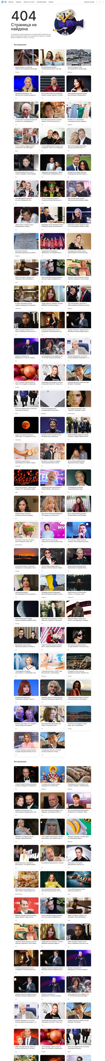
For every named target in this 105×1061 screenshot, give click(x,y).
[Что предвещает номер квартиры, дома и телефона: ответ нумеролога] (52, 849)
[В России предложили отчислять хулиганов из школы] (26, 403)
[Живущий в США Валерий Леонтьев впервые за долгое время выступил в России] (26, 797)
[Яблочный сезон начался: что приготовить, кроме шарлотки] (26, 1014)
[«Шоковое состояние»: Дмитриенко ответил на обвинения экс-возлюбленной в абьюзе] (78, 988)
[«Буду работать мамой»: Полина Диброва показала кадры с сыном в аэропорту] (52, 298)
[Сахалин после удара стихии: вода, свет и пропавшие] (78, 718)
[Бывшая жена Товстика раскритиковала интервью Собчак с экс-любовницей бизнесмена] (26, 508)
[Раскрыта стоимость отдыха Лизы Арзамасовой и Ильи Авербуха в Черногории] (52, 455)
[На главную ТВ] (5, 2)
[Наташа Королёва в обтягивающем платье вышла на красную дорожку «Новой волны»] (26, 586)
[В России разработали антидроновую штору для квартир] (52, 403)
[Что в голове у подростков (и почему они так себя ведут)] (26, 140)
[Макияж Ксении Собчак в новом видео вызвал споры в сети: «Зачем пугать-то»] (26, 1041)
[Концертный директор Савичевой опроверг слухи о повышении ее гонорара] (26, 691)
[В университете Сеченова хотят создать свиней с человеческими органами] (78, 909)
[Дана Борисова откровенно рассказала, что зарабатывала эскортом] (26, 988)
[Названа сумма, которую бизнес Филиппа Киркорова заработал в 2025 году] (52, 691)
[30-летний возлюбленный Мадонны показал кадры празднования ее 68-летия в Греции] (78, 455)
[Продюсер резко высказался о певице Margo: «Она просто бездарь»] (52, 481)
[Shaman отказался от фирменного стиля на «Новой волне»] (26, 350)
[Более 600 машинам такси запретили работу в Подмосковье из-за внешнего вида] (78, 1014)
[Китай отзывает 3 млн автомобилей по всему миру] (78, 61)
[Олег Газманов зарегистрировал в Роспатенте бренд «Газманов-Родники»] (78, 770)
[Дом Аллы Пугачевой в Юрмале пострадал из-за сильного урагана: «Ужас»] (52, 508)
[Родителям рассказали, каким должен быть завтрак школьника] (26, 849)
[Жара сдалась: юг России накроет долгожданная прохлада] (26, 61)
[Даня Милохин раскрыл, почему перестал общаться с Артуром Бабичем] (52, 613)
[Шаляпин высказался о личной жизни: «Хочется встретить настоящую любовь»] (52, 114)
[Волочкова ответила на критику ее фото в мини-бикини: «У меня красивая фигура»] (52, 87)
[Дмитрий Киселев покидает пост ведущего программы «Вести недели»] (52, 936)
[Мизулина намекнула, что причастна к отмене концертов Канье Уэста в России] (26, 87)
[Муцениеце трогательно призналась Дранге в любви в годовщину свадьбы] (26, 639)
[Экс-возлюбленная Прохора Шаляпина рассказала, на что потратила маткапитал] (52, 1014)
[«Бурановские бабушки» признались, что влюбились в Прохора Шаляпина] (52, 245)
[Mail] (2, 2)
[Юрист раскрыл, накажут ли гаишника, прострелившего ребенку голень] (26, 271)
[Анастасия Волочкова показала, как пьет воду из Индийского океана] (52, 271)
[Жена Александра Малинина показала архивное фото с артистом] (78, 140)
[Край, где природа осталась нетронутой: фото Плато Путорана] (78, 744)
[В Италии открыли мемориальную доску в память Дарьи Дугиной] (26, 245)
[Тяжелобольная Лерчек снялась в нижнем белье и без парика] (78, 691)
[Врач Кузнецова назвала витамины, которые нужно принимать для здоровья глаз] (52, 770)
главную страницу (28, 37)
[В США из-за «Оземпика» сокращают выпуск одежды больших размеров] (78, 114)
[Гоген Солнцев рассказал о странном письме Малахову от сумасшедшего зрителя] (52, 193)
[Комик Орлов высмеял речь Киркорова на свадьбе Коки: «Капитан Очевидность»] (78, 560)
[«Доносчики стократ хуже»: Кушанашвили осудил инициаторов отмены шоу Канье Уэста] (26, 219)
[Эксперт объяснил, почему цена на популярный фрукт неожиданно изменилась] (78, 962)
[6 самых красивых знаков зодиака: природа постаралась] (26, 298)
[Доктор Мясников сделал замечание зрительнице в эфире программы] (78, 193)
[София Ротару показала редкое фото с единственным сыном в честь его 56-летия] (52, 639)
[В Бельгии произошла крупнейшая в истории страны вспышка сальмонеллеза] (26, 455)
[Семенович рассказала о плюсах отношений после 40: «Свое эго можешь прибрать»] (52, 376)
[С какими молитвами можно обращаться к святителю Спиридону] (52, 909)
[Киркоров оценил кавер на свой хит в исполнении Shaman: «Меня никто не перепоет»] (78, 219)
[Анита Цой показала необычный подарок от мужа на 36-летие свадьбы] (26, 875)
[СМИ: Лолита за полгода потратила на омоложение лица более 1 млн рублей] (52, 534)
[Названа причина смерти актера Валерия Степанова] (78, 376)
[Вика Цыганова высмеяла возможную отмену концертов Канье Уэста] (26, 770)
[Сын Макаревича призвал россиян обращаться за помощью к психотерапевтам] (26, 193)
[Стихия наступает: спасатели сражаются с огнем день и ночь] (26, 560)
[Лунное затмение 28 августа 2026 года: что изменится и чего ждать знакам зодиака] (26, 429)
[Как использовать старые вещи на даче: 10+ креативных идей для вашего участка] (26, 481)
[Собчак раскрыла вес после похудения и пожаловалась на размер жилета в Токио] (52, 324)
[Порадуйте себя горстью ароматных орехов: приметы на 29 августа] (78, 665)
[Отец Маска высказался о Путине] (52, 988)
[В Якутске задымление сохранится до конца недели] (52, 875)
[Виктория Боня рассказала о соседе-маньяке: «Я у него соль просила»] (78, 639)
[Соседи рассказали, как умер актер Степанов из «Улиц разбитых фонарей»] (52, 744)
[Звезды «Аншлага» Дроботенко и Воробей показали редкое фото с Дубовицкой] (78, 324)
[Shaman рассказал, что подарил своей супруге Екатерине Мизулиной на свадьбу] (26, 718)
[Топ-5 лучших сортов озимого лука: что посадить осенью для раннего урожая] (26, 376)
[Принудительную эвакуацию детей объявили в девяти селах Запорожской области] (52, 586)
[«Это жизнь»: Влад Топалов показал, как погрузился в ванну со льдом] (78, 534)
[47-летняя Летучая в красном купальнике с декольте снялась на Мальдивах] (52, 797)
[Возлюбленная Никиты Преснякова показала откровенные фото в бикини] (26, 823)
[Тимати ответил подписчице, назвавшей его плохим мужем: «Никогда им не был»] (52, 823)
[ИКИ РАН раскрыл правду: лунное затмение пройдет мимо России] (26, 613)
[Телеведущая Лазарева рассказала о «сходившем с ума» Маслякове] (26, 665)
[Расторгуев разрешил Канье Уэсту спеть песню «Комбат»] (78, 849)
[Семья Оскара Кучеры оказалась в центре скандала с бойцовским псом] (26, 909)
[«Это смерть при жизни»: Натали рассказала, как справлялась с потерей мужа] (52, 962)
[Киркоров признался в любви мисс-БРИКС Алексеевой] (78, 875)
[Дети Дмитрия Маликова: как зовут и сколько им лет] (52, 718)
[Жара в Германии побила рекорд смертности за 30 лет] (78, 823)
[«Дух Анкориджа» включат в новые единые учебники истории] (78, 298)
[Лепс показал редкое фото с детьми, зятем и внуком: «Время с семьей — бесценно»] (52, 560)
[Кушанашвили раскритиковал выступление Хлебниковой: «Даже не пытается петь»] (78, 87)
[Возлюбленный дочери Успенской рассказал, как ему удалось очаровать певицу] (52, 61)
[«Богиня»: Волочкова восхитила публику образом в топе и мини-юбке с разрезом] (78, 271)
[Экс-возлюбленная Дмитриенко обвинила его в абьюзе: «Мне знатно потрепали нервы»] (78, 936)
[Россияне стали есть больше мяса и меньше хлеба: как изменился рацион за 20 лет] (26, 534)
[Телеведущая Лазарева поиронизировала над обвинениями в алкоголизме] (78, 481)
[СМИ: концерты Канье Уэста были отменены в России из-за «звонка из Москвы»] (26, 324)
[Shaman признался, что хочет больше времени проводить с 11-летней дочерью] (78, 350)
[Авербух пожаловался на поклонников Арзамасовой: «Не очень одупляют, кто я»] (26, 936)
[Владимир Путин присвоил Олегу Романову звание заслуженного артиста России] (52, 219)
